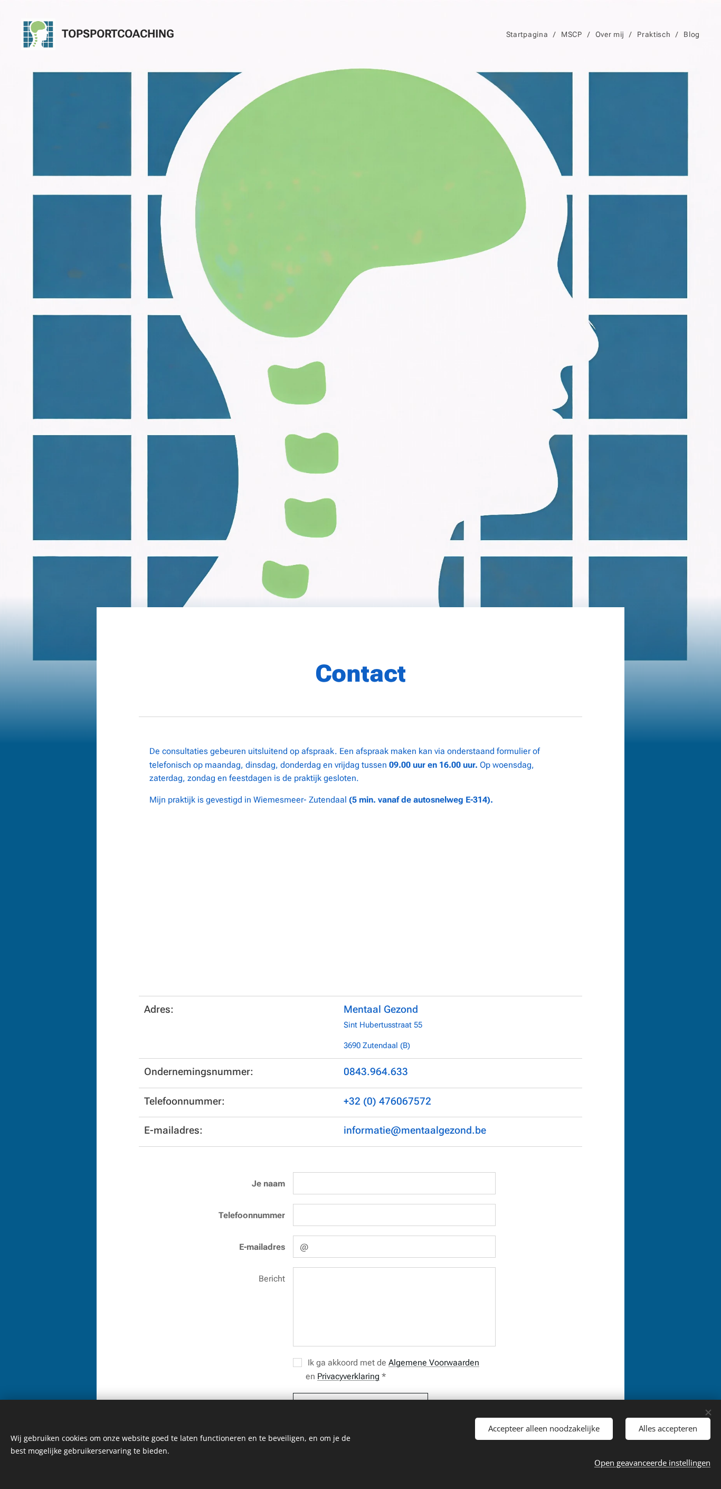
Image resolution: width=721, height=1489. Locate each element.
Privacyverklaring (348, 1376)
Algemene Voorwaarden (433, 1363)
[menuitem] (530, 34)
